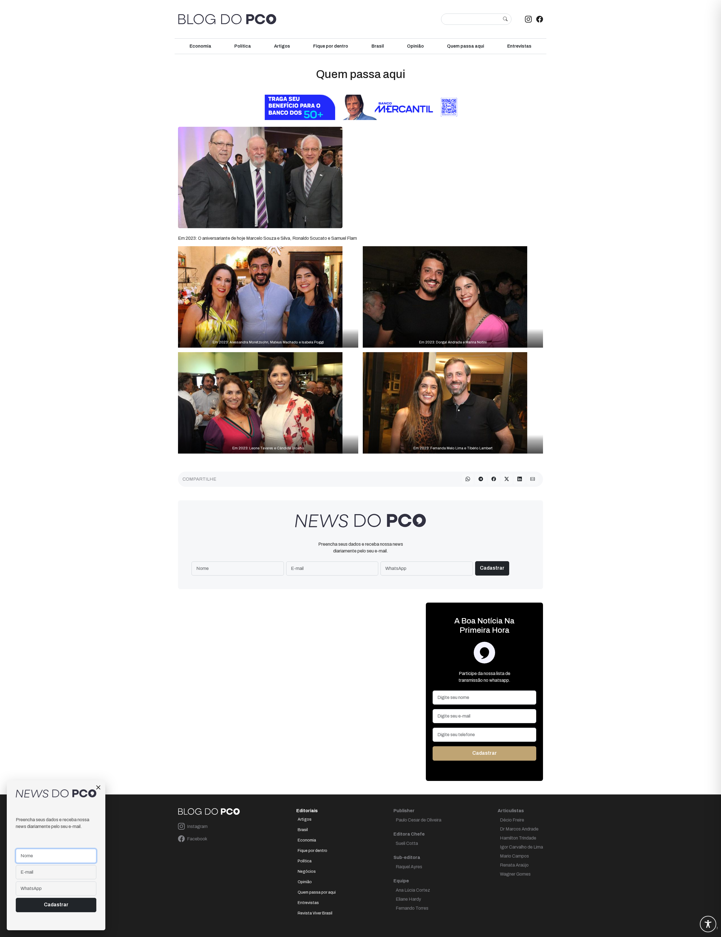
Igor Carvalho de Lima (521, 847)
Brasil (377, 46)
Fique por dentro (330, 46)
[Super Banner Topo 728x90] (360, 107)
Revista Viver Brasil (315, 913)
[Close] (98, 787)
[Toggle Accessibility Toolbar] (708, 924)
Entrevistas (519, 46)
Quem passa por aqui (317, 892)
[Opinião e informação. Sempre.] (227, 19)
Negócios (307, 871)
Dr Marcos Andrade (519, 829)
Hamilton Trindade (518, 838)
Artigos (282, 46)
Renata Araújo (514, 865)
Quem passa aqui (465, 46)
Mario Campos (514, 856)
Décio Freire (512, 820)
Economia (200, 46)
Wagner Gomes (515, 874)
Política (242, 46)
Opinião (415, 46)
